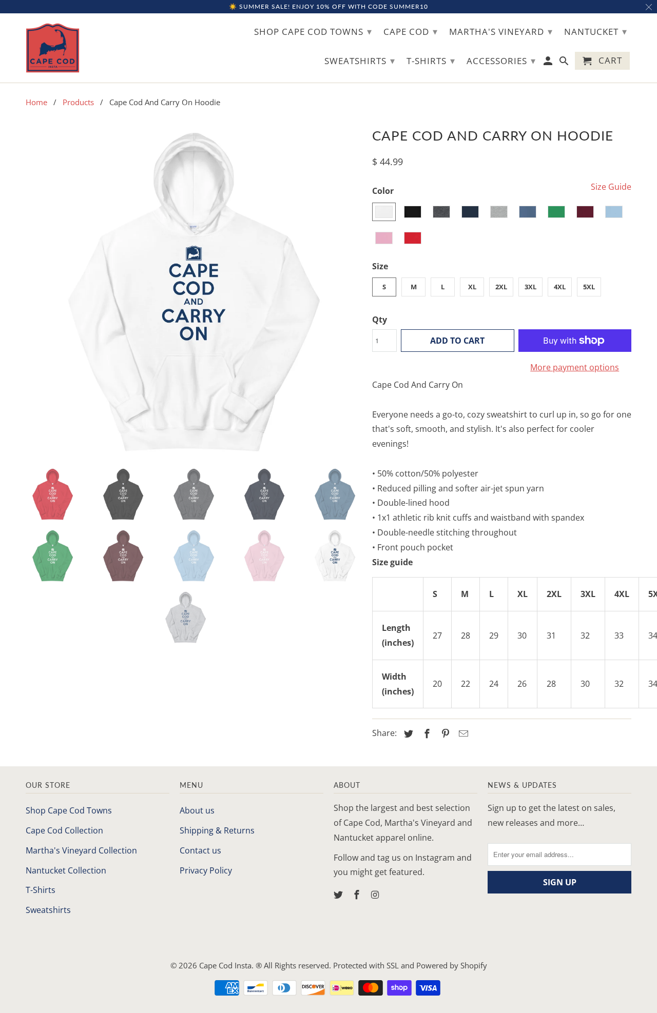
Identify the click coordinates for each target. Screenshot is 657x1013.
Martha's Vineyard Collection (81, 850)
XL (472, 286)
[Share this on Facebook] (425, 733)
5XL (589, 286)
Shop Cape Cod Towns (69, 810)
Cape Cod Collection (64, 830)
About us (197, 810)
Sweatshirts (48, 910)
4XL (560, 286)
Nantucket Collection (66, 870)
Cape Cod (410, 31)
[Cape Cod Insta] (53, 48)
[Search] (564, 63)
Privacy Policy (206, 870)
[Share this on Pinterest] (444, 733)
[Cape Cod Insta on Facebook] (357, 894)
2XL (501, 286)
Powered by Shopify (451, 965)
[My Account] (549, 63)
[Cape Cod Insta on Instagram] (376, 894)
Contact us (200, 850)
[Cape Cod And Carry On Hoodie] (194, 292)
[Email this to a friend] (462, 733)
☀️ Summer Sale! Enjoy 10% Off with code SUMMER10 (328, 6)
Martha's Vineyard (501, 31)
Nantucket (595, 31)
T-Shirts (40, 890)
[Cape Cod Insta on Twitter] (339, 894)
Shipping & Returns (217, 830)
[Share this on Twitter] (407, 733)
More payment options (574, 367)
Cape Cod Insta (225, 965)
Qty (379, 319)
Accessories (501, 60)
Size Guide (611, 186)
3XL (530, 286)
